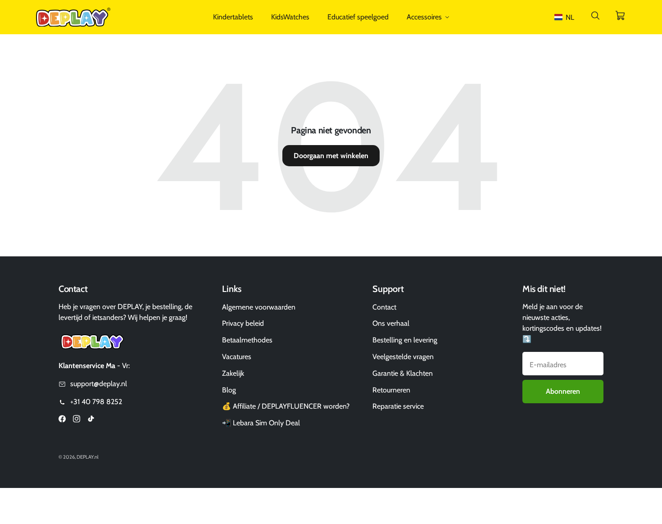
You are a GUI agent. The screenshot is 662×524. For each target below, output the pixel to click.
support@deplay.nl (98, 383)
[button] (566, 17)
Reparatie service (398, 406)
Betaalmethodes (247, 340)
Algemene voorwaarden (258, 307)
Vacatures (236, 356)
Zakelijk (233, 373)
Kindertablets (233, 17)
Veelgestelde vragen (403, 356)
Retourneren (391, 390)
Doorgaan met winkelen (331, 155)
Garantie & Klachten (402, 373)
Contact (384, 307)
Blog (229, 390)
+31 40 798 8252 (96, 401)
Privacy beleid (243, 323)
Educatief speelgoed (358, 17)
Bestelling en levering (404, 340)
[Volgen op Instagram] (76, 420)
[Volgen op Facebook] (62, 420)
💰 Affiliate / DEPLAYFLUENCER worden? (285, 406)
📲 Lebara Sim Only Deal (261, 423)
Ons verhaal (390, 323)
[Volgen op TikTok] (91, 420)
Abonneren (563, 391)
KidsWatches (290, 17)
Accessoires (424, 17)
